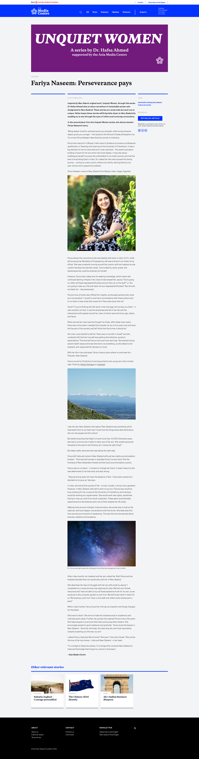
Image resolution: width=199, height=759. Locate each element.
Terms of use (36, 737)
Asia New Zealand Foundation (48, 2)
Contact (140, 2)
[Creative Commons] (153, 130)
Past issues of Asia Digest (109, 734)
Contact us (70, 732)
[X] (135, 728)
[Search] (80, 12)
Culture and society (144, 105)
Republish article (150, 118)
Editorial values (37, 734)
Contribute (70, 734)
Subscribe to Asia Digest (156, 2)
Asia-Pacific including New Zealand (150, 102)
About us (34, 732)
